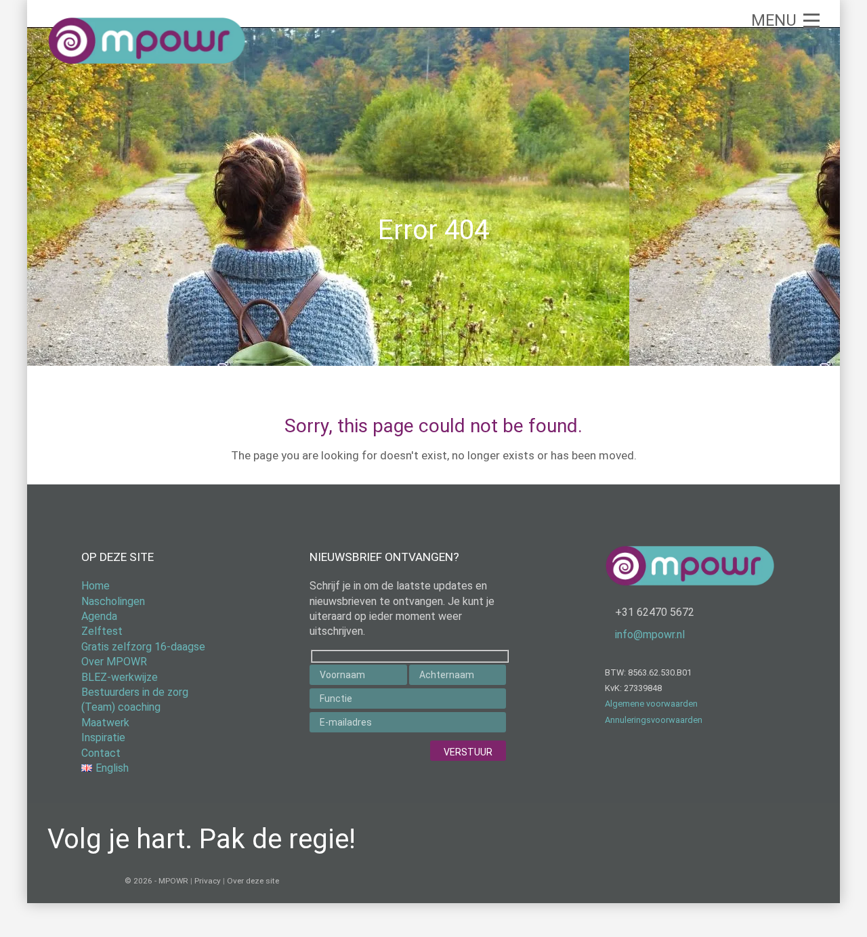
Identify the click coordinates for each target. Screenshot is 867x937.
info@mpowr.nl (650, 634)
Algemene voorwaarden (651, 704)
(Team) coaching (121, 707)
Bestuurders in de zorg (134, 692)
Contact (101, 753)
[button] (785, 20)
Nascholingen (113, 601)
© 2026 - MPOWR (156, 881)
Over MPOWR (114, 661)
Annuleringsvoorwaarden (653, 720)
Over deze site (253, 881)
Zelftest (102, 631)
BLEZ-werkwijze (119, 677)
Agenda (99, 616)
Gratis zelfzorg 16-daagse (143, 646)
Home (95, 585)
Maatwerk (105, 722)
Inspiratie (103, 737)
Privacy (207, 881)
